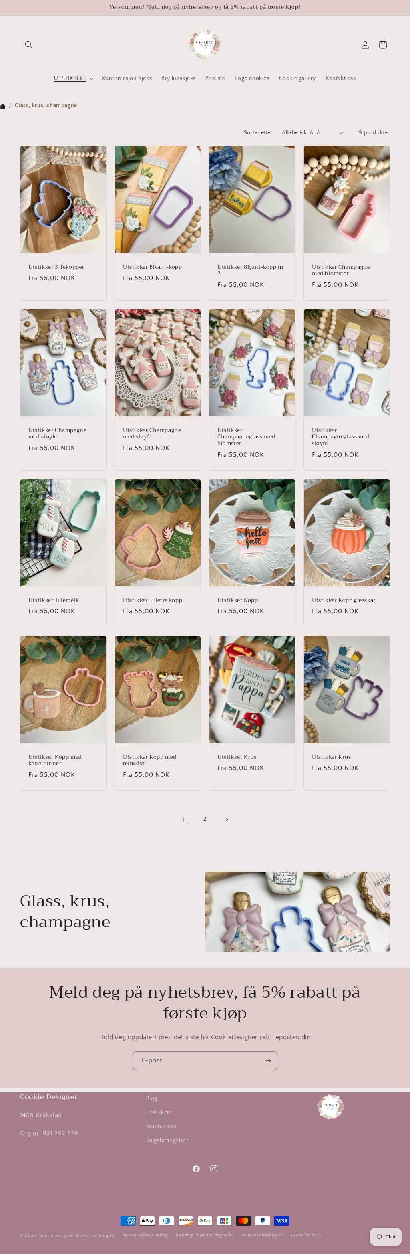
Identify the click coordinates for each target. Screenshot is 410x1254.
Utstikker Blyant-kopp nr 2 (250, 270)
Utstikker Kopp (237, 600)
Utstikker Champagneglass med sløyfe (341, 437)
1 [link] (183, 819)
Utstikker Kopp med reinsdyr (150, 760)
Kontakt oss (161, 1126)
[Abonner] (268, 1060)
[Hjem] (3, 106)
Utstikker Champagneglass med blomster (246, 437)
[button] (29, 45)
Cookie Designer (57, 1235)
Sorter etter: (259, 133)
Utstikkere (159, 1112)
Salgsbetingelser (167, 1140)
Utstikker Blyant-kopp (152, 267)
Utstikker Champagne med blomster (341, 270)
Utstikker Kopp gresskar (344, 600)
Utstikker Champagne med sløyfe (57, 434)
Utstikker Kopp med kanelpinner (55, 760)
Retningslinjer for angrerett (205, 1235)
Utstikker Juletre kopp (152, 600)
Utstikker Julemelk (53, 600)
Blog (151, 1098)
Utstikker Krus (236, 757)
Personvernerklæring (145, 1235)
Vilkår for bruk (306, 1235)
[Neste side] (226, 819)
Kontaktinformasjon (262, 1235)
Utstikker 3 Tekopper (56, 267)
